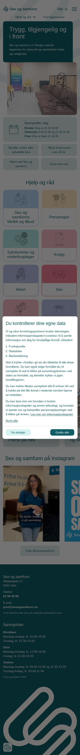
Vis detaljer (18, 432)
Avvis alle (12, 420)
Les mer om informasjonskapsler (52, 414)
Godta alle (62, 432)
